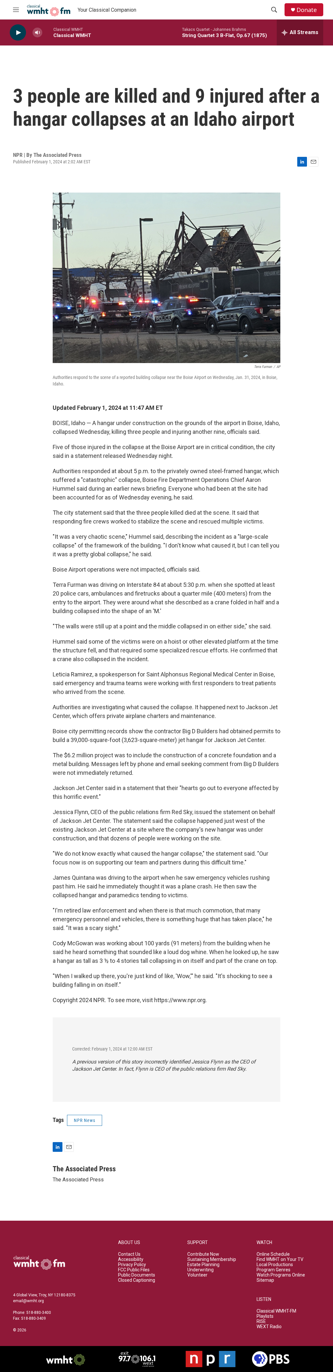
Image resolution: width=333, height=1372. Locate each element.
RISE (261, 1321)
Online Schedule (273, 1254)
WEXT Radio (269, 1326)
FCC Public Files (134, 1269)
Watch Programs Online (281, 1275)
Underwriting (200, 1269)
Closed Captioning (136, 1280)
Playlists (265, 1316)
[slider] (48, 32)
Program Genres (273, 1269)
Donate (307, 9)
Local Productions (275, 1264)
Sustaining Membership (211, 1259)
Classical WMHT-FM (276, 1311)
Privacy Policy (132, 1264)
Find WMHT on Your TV (280, 1259)
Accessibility (130, 1259)
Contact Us (129, 1254)
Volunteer (197, 1275)
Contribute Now (203, 1254)
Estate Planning (203, 1264)
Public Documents (136, 1275)
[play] (18, 32)
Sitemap (265, 1280)
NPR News (84, 1120)
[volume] (37, 32)
